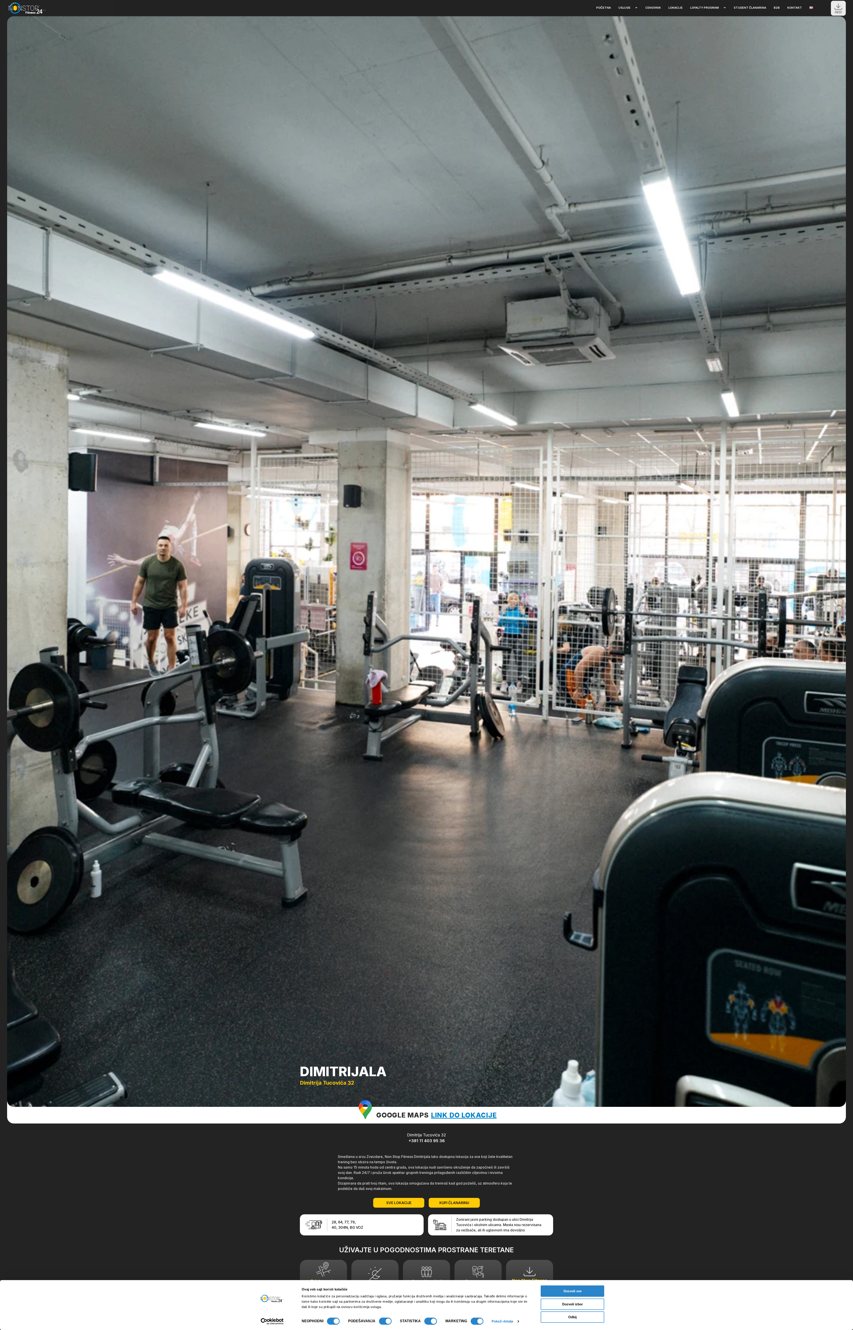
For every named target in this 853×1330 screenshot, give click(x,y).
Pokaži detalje (502, 1321)
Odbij (572, 1317)
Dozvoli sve (573, 1291)
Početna (603, 7)
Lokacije (675, 7)
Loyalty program (704, 7)
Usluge (624, 7)
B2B (777, 7)
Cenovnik (653, 7)
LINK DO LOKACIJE (464, 1115)
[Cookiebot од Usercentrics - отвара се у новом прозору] (272, 1321)
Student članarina (750, 7)
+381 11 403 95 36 (427, 1140)
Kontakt (794, 7)
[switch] (385, 1321)
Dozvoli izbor (572, 1304)
